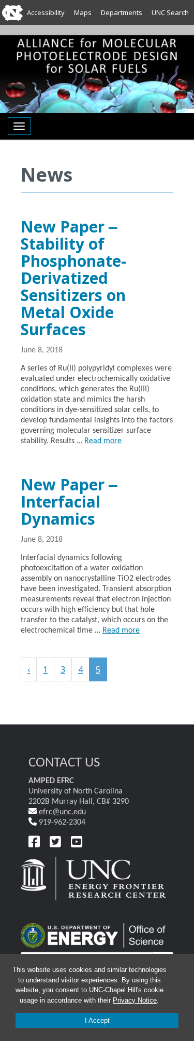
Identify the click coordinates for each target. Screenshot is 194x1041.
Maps (83, 12)
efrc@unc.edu (61, 812)
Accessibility (46, 12)
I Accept (97, 1020)
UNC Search (170, 12)
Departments (121, 12)
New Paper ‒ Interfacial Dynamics (69, 501)
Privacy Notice (135, 1000)
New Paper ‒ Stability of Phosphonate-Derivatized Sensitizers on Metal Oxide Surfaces (73, 278)
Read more (103, 441)
